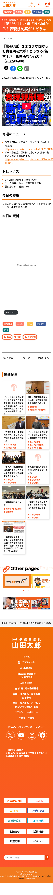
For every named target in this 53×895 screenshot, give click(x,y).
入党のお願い (26, 682)
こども (19, 12)
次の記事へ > (44, 357)
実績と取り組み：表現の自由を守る (26, 695)
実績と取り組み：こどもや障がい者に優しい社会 (26, 704)
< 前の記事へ (8, 357)
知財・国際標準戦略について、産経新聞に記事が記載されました (37, 400)
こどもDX (9, 479)
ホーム (26, 656)
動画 (9, 337)
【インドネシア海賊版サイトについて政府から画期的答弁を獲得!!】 (38, 435)
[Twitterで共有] (6, 68)
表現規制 (32, 337)
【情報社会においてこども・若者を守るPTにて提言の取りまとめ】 (37, 506)
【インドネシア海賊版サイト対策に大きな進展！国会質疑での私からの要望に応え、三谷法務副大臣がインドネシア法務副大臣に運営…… (13, 406)
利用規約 (21, 878)
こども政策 (34, 483)
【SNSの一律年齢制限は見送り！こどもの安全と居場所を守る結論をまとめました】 (13, 471)
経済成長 (16, 820)
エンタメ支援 (11, 444)
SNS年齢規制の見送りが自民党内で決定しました (37, 470)
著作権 (43, 410)
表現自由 (8, 12)
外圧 (19, 337)
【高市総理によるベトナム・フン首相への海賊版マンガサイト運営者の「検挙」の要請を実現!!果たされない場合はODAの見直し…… (14, 544)
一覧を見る (26, 357)
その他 (40, 820)
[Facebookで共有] (13, 68)
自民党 (8, 509)
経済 (47, 12)
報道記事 (33, 407)
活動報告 (38, 831)
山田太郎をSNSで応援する (27, 675)
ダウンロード (10, 312)
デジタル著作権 (36, 448)
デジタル (37, 12)
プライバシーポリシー (26, 712)
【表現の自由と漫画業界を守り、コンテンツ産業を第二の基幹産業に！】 (13, 436)
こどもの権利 (11, 482)
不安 (28, 12)
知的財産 (33, 410)
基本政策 (28, 668)
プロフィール (28, 662)
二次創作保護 (11, 447)
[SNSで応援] (31, 2)
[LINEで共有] (20, 68)
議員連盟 (9, 512)
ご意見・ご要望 (26, 718)
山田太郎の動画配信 (28, 688)
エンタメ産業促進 (37, 445)
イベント (38, 841)
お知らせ (15, 831)
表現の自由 (16, 800)
